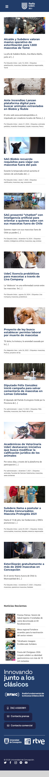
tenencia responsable (35, 65)
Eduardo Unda (12, 63)
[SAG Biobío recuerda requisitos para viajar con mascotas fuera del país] (24, 145)
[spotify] (21, 762)
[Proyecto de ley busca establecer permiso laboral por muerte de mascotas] (24, 315)
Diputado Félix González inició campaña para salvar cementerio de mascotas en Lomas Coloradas (23, 389)
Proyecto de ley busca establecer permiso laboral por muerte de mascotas (22, 332)
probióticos (23, 297)
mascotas (17, 65)
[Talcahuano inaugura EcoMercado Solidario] (10, 641)
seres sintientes (9, 475)
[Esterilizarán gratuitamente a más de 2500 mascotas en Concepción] (24, 550)
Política (6, 353)
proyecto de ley (15, 353)
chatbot (6, 241)
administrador (12, 409)
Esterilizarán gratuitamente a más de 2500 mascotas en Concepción (24, 566)
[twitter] (5, 762)
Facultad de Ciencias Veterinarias (23, 473)
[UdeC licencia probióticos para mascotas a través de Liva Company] (24, 260)
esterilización (8, 65)
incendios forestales (18, 126)
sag (22, 182)
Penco (41, 126)
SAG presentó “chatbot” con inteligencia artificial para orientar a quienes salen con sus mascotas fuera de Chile (23, 219)
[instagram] (15, 762)
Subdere (24, 65)
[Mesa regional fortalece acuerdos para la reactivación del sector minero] (10, 629)
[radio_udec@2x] (28, 3)
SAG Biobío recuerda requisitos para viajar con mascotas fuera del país (21, 161)
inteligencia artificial (17, 241)
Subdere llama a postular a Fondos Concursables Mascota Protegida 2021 (22, 511)
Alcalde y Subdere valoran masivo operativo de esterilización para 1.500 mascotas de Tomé (22, 43)
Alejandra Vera (12, 350)
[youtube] (26, 762)
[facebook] (10, 762)
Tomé (6, 68)
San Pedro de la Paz (26, 411)
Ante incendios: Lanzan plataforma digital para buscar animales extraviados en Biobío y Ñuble (23, 105)
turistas (38, 241)
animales (7, 473)
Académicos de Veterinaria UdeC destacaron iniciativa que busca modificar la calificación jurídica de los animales (22, 450)
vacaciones (28, 182)
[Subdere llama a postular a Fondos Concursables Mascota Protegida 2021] (24, 494)
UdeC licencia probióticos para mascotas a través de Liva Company (22, 276)
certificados (8, 182)
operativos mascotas (19, 587)
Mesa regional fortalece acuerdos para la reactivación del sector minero (30, 632)
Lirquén (28, 126)
